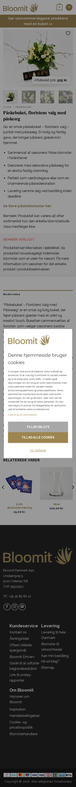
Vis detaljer (38, 450)
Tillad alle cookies (38, 437)
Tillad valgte (38, 427)
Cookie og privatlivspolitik (22, 414)
